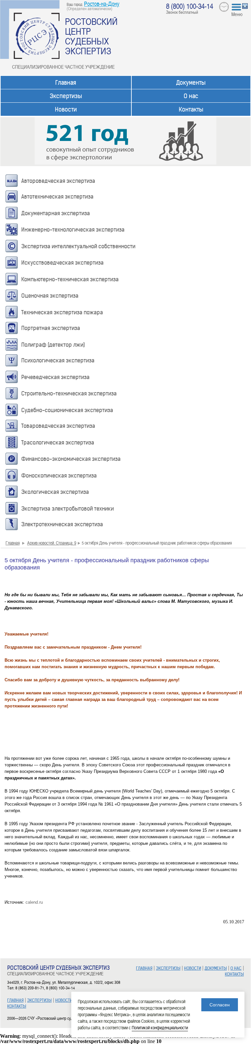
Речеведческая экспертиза (55, 377)
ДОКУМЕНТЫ (216, 968)
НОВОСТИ (63, 1000)
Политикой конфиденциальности (160, 1027)
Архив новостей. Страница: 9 (51, 543)
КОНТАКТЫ (16, 1006)
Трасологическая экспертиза (57, 442)
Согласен (219, 1004)
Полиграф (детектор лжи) (53, 344)
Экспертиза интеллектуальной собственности (78, 246)
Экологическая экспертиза (55, 492)
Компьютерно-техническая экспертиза (70, 279)
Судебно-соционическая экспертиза (67, 410)
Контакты (191, 109)
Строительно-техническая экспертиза (69, 393)
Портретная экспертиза (50, 328)
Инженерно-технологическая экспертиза (73, 229)
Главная (65, 82)
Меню (237, 14)
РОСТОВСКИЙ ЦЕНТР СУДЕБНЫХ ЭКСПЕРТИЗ (91, 36)
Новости (66, 109)
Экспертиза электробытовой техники (67, 508)
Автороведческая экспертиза (58, 180)
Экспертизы (66, 96)
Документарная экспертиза (55, 213)
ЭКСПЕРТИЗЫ (39, 1000)
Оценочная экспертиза (49, 295)
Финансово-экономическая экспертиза (71, 458)
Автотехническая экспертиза (57, 196)
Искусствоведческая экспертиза (62, 262)
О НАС (236, 968)
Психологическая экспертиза (57, 360)
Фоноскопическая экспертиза (59, 475)
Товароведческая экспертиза (58, 425)
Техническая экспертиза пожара (62, 312)
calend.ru (34, 902)
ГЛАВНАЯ (15, 1000)
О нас (191, 96)
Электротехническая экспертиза (62, 524)
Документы (191, 82)
